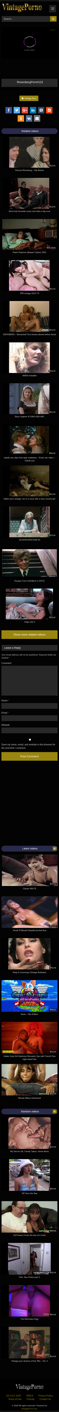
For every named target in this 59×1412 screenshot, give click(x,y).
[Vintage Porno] (24, 8)
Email (5, 713)
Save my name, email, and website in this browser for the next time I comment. (28, 746)
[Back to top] (50, 1403)
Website (5, 725)
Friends (30, 1399)
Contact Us (45, 1399)
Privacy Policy (45, 1395)
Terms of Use (14, 1399)
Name (5, 700)
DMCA (29, 1395)
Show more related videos (29, 634)
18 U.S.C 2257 (13, 1395)
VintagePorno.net (29, 1409)
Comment (6, 663)
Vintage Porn (30, 98)
